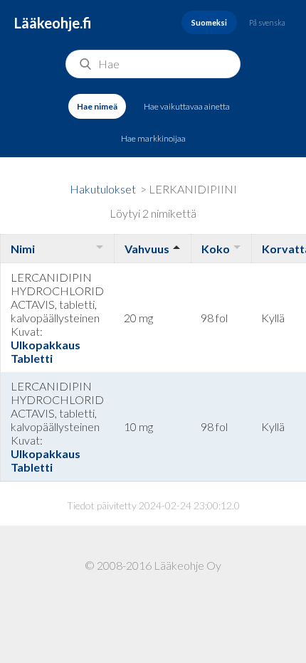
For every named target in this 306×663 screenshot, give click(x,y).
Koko (215, 248)
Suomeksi (209, 22)
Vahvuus (147, 248)
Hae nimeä (97, 106)
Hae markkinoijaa (153, 138)
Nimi (23, 248)
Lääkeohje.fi (53, 22)
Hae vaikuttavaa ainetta (187, 106)
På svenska (267, 22)
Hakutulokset (103, 189)
